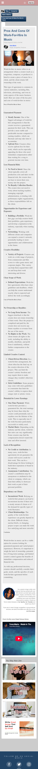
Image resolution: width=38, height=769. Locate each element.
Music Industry (6, 14)
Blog (7, 11)
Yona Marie (13, 45)
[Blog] (3, 24)
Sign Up (31, 3)
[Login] (25, 2)
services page (30, 611)
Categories (14, 11)
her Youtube (29, 602)
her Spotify (21, 602)
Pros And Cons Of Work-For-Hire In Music (12, 19)
